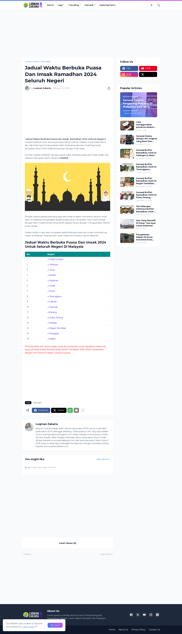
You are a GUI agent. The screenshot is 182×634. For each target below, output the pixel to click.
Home (50, 5)
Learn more (28, 626)
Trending (73, 5)
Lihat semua (102, 459)
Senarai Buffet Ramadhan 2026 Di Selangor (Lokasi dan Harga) (146, 153)
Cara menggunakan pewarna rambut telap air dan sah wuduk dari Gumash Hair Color (146, 125)
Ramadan (46, 62)
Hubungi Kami (107, 5)
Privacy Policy (138, 629)
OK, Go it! (55, 625)
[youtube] (144, 614)
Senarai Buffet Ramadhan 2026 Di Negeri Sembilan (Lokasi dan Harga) (146, 181)
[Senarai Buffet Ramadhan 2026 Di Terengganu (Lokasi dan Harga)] (127, 168)
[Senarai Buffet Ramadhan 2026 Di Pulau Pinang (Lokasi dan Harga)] (127, 196)
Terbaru (27, 554)
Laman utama (32, 62)
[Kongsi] (107, 88)
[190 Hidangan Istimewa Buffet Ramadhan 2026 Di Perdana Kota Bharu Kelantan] (127, 210)
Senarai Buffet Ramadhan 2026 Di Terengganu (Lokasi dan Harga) (146, 167)
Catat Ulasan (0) (67, 543)
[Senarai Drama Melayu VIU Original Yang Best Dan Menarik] (127, 139)
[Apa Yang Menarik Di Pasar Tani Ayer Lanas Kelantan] (127, 224)
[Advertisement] (91, 33)
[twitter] (148, 74)
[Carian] (157, 5)
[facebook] (131, 614)
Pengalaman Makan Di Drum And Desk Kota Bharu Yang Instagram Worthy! (146, 237)
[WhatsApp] (70, 410)
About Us (123, 629)
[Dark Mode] (152, 5)
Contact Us (154, 629)
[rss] (157, 614)
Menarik (89, 5)
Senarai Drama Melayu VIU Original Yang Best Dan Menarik (146, 139)
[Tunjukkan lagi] (82, 410)
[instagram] (150, 614)
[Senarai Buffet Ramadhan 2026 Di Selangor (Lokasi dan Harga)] (127, 153)
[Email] (76, 410)
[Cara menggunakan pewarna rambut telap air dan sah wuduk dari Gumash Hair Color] (127, 125)
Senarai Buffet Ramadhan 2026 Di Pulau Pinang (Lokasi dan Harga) (146, 195)
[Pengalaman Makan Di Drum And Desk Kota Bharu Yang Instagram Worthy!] (127, 238)
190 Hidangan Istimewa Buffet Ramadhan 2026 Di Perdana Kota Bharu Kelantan (146, 209)
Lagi (60, 5)
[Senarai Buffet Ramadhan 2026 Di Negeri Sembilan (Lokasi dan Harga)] (127, 182)
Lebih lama (105, 554)
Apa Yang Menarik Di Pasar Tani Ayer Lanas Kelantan (146, 223)
